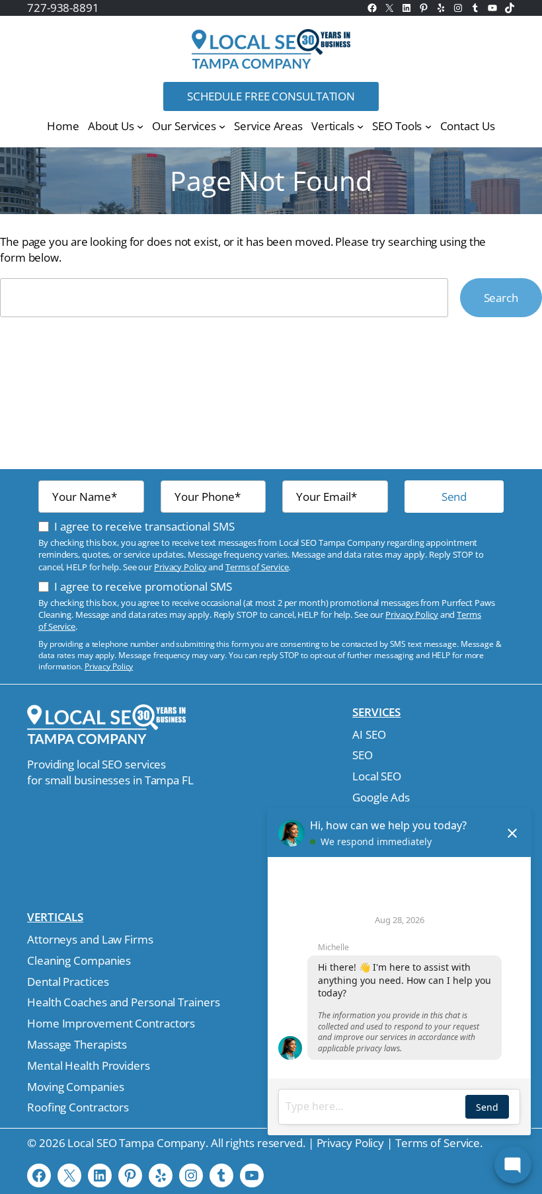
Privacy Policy (180, 567)
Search (501, 297)
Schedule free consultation (271, 96)
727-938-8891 (63, 7)
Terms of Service (256, 567)
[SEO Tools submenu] (428, 125)
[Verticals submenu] (360, 125)
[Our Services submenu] (222, 125)
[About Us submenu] (140, 125)
